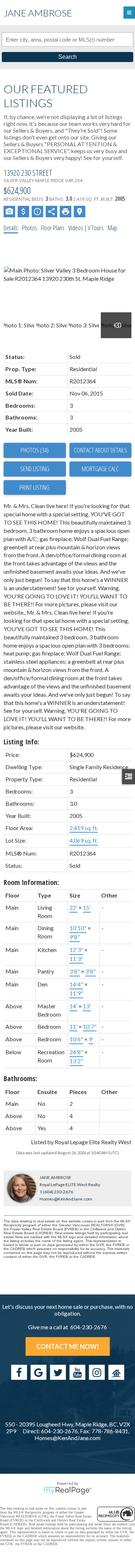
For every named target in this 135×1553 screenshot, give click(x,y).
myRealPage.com (67, 1491)
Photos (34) (35, 450)
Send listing (34, 468)
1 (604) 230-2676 (56, 1191)
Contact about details (100, 450)
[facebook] (19, 1372)
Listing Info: (21, 742)
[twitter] (58, 1372)
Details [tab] (11, 227)
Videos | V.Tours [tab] (86, 227)
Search (67, 57)
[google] (38, 1372)
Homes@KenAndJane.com (66, 1199)
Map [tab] (112, 227)
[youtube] (77, 1372)
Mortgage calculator (100, 469)
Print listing (34, 487)
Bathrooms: (20, 1078)
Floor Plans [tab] (52, 227)
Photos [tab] (29, 227)
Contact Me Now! (67, 1346)
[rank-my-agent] (116, 1372)
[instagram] (97, 1372)
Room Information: (31, 882)
